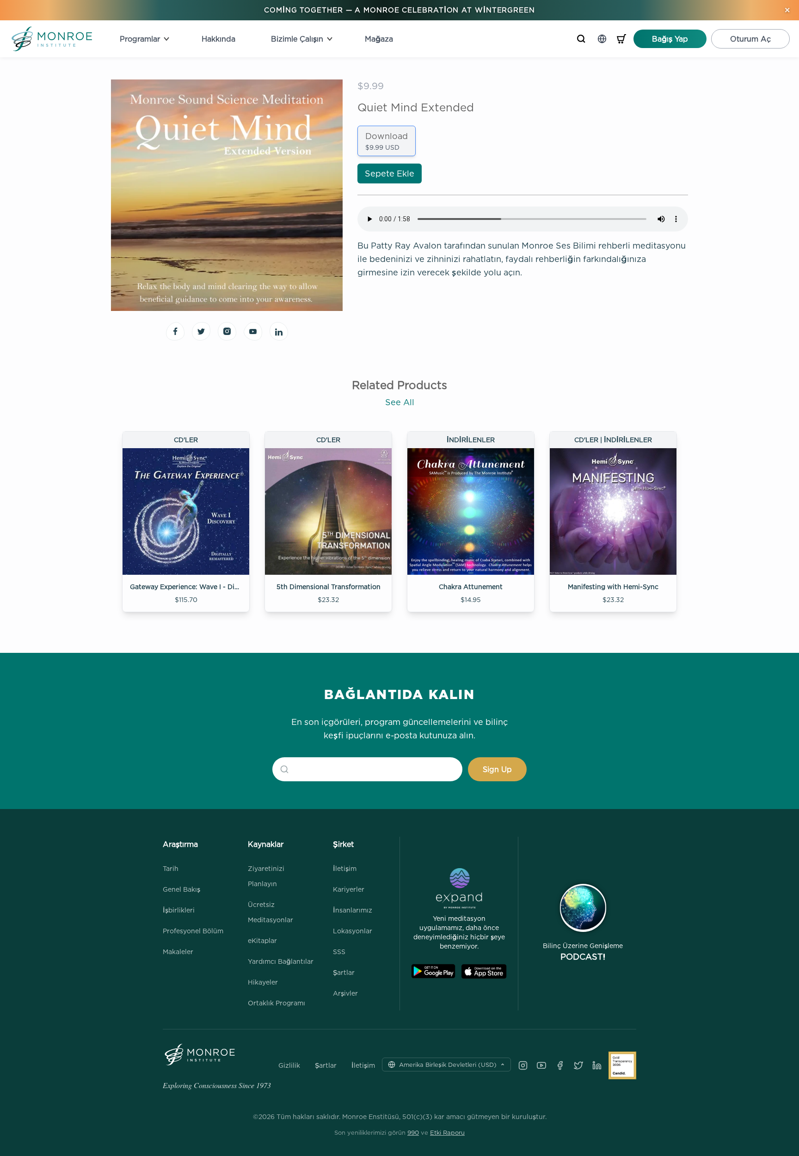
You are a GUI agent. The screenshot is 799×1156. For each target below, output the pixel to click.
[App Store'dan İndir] (484, 971)
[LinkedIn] (597, 1065)
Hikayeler (263, 982)
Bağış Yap (670, 39)
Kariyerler (348, 889)
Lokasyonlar (352, 930)
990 (413, 1132)
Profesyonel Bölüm (193, 930)
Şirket (343, 844)
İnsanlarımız (352, 910)
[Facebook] (560, 1065)
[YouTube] (541, 1065)
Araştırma (180, 844)
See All (399, 402)
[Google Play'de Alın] (433, 971)
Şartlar (344, 972)
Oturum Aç (750, 39)
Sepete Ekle (389, 173)
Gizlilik (289, 1065)
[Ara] (581, 38)
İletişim (344, 868)
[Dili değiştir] (602, 38)
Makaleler (178, 951)
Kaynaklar (265, 844)
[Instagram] (523, 1065)
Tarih (170, 868)
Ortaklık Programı (276, 1002)
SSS (339, 951)
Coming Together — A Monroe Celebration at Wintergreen (399, 10)
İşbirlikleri (179, 910)
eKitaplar (262, 940)
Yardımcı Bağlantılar (280, 961)
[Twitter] (578, 1065)
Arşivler (345, 993)
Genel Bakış (181, 889)
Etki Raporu (447, 1132)
